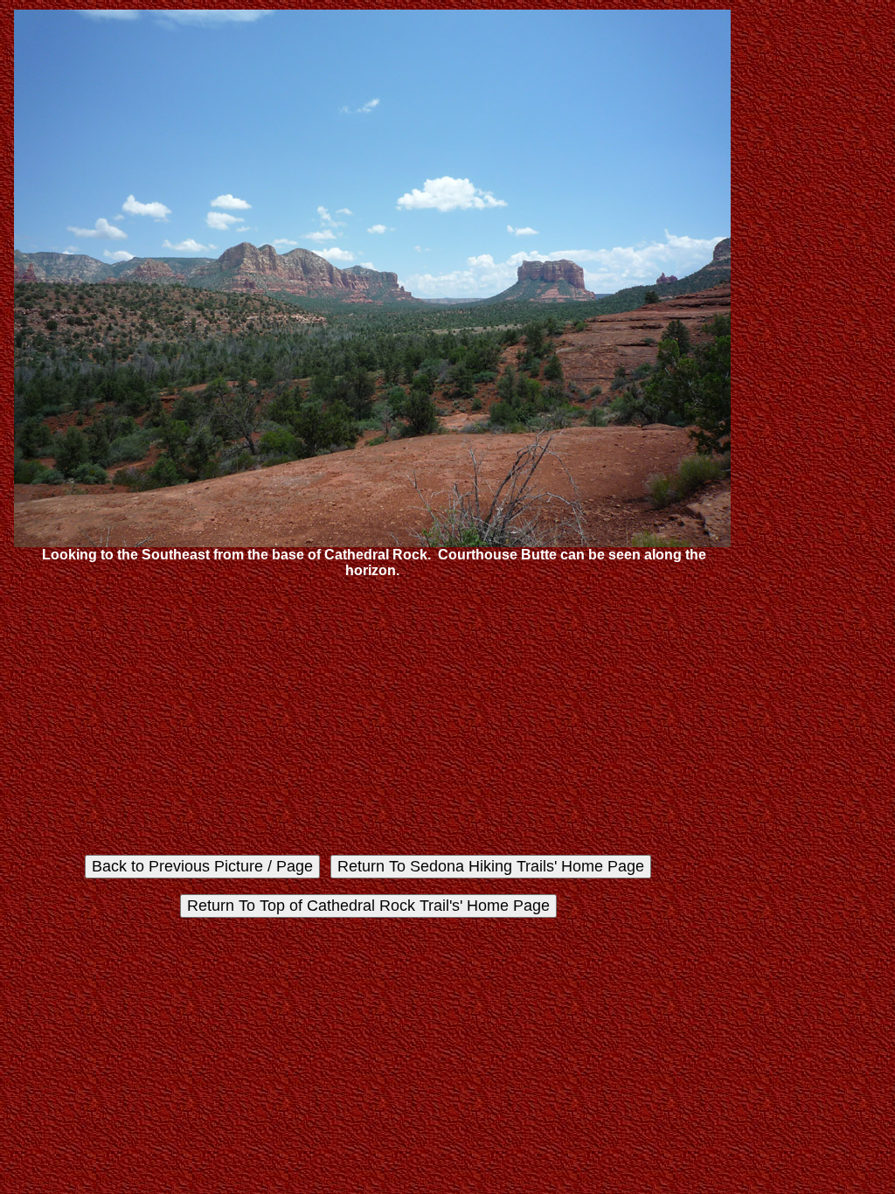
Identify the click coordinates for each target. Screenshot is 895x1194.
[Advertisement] (372, 716)
